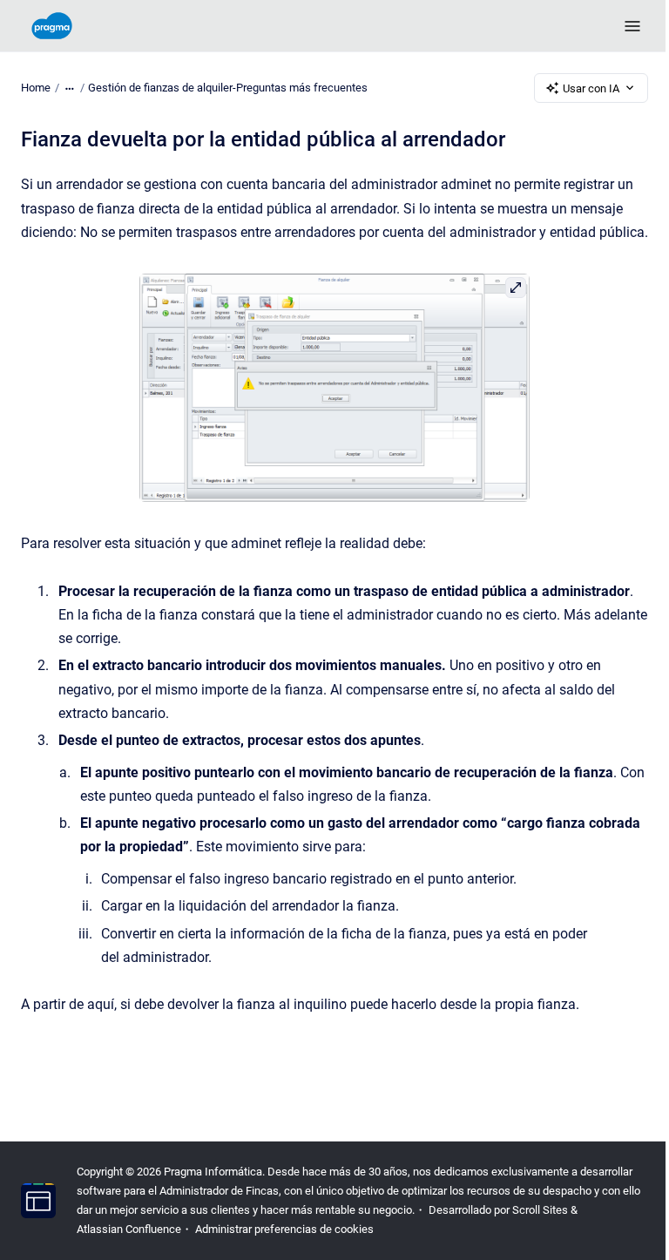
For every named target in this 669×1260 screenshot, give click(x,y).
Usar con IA (591, 88)
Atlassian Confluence (129, 1229)
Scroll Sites (540, 1209)
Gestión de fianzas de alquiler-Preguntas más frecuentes (228, 87)
